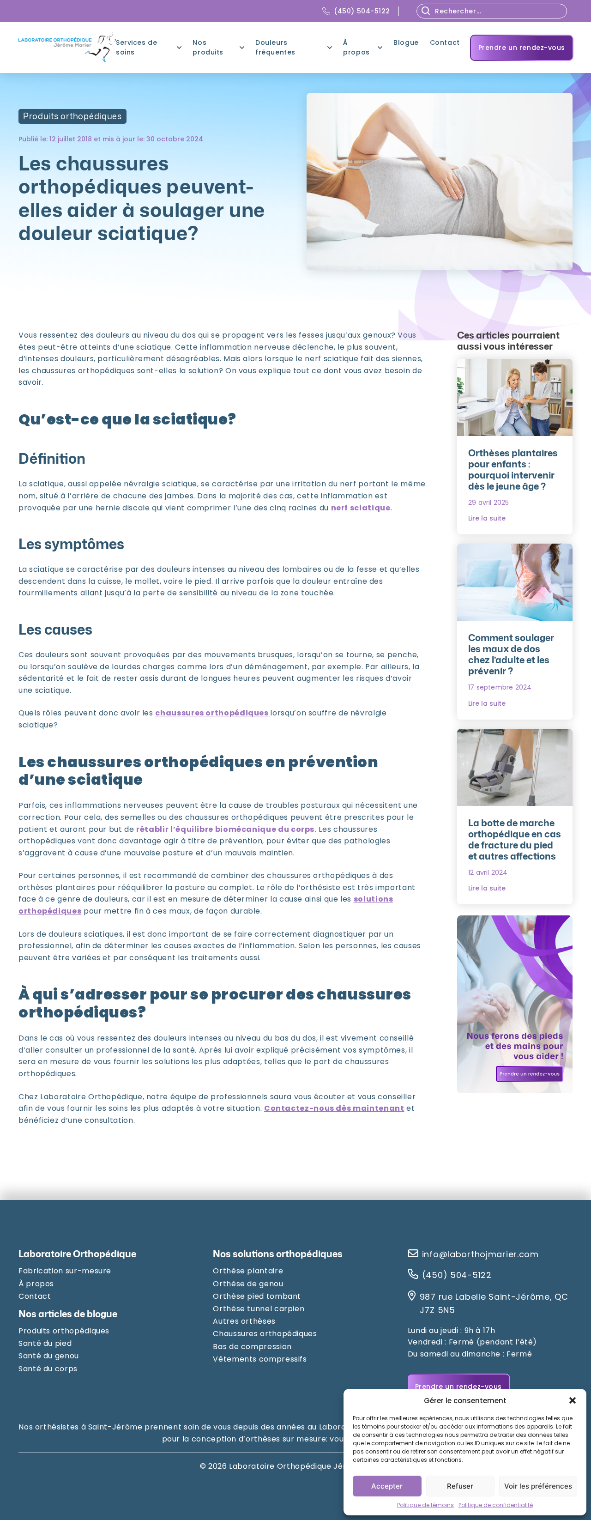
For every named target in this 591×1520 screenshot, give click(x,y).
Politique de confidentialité (495, 1505)
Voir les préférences (538, 1486)
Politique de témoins (425, 1505)
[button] (572, 1400)
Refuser (460, 1486)
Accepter (387, 1486)
